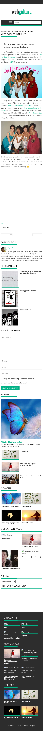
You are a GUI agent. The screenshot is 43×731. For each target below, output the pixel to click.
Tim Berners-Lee (35, 113)
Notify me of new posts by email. (15, 383)
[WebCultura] (5, 21)
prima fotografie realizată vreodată (21, 105)
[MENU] (10, 22)
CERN (12, 62)
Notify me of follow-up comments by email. (19, 379)
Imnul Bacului (8, 235)
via (2, 223)
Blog (9, 248)
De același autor (17, 248)
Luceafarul (36, 235)
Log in (32, 725)
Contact (25, 725)
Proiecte (6, 228)
